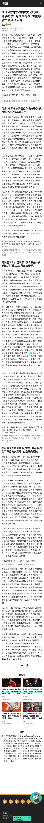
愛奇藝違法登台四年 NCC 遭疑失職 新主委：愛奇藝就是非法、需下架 (32, 691)
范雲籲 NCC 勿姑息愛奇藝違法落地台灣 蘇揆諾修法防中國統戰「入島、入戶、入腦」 (11, 691)
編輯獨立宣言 (8, 815)
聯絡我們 (6, 818)
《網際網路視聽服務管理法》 (14, 41)
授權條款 (6, 813)
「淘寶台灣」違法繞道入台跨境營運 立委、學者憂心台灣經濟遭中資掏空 (11, 716)
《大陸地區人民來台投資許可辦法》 (17, 207)
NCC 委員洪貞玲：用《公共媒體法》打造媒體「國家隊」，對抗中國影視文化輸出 (32, 716)
